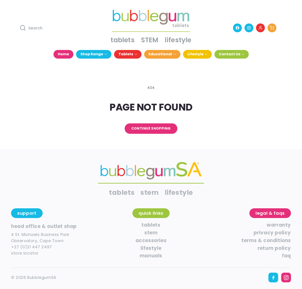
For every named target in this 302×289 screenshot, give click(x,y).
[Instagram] (249, 27)
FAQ (286, 255)
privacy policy (272, 232)
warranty (279, 225)
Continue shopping (151, 128)
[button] (93, 54)
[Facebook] (237, 27)
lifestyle (178, 40)
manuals (151, 255)
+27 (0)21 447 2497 (31, 247)
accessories (151, 240)
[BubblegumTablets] (151, 171)
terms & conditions (266, 240)
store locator (25, 253)
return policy (274, 248)
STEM (150, 40)
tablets (122, 40)
